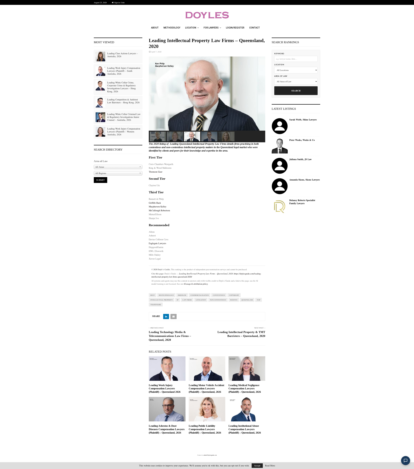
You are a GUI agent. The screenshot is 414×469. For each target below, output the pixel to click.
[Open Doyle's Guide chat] (405, 460)
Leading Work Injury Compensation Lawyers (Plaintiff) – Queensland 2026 (164, 388)
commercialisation (199, 295)
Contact (254, 27)
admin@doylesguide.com (210, 455)
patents (233, 300)
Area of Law (280, 76)
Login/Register (235, 27)
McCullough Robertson (159, 210)
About (155, 27)
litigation (201, 300)
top (258, 300)
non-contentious (218, 300)
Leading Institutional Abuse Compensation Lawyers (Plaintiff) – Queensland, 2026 (245, 429)
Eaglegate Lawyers (157, 243)
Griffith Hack (155, 202)
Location (190, 27)
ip (177, 300)
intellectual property (161, 300)
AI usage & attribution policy (196, 284)
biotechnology (166, 295)
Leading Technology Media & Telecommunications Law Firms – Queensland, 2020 (170, 335)
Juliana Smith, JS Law (300, 159)
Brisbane (182, 295)
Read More (270, 465)
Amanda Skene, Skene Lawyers (304, 179)
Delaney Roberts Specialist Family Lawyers (302, 202)
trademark (155, 304)
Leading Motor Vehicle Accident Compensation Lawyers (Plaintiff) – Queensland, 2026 (206, 388)
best (152, 295)
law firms (187, 300)
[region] (207, 99)
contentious (219, 295)
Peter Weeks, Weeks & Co (302, 140)
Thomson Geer (155, 171)
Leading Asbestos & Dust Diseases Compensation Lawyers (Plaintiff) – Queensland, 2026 (167, 429)
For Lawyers (211, 27)
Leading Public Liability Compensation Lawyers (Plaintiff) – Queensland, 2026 (205, 429)
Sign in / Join (119, 2)
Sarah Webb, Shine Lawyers (303, 119)
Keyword (279, 54)
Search (295, 90)
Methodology (171, 27)
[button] (158, 136)
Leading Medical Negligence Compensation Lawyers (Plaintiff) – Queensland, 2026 (245, 388)
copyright (234, 295)
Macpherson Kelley (157, 206)
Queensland (247, 300)
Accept (257, 465)
